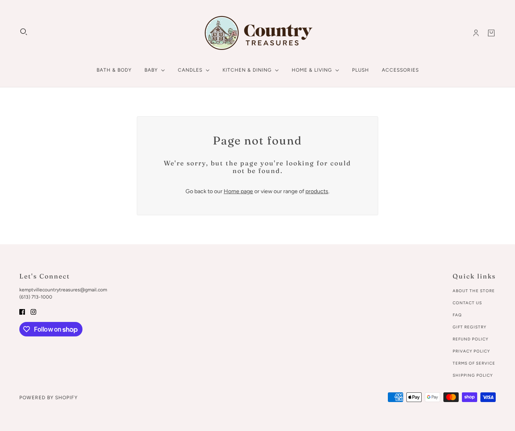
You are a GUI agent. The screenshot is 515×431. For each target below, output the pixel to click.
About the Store (474, 290)
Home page (238, 191)
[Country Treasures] (258, 33)
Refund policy (470, 339)
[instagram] (33, 311)
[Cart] (491, 33)
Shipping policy (473, 375)
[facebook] (22, 311)
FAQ (457, 315)
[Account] (476, 33)
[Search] (23, 31)
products (316, 191)
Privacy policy (471, 351)
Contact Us (467, 302)
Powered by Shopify (48, 397)
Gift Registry (469, 327)
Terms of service (474, 363)
